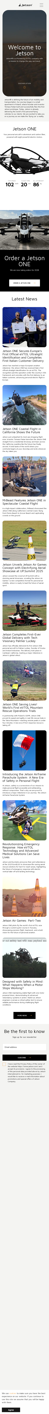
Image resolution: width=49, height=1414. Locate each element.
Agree (11, 1410)
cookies (12, 1393)
